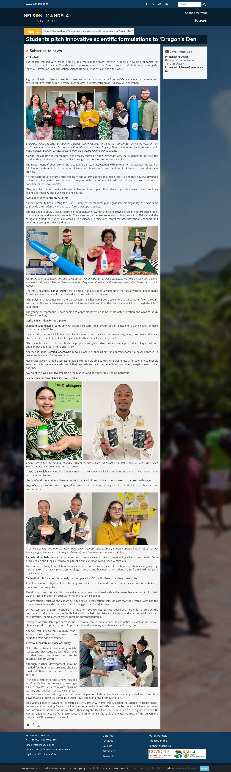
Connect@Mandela (159, 746)
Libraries (108, 735)
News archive (58, 31)
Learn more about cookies (147, 768)
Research (108, 756)
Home (46, 31)
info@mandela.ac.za (43, 744)
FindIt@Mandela (158, 740)
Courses (107, 746)
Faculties (108, 740)
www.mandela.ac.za (37, 4)
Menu (31, 32)
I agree (204, 768)
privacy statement (186, 768)
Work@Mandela (157, 735)
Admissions (109, 751)
